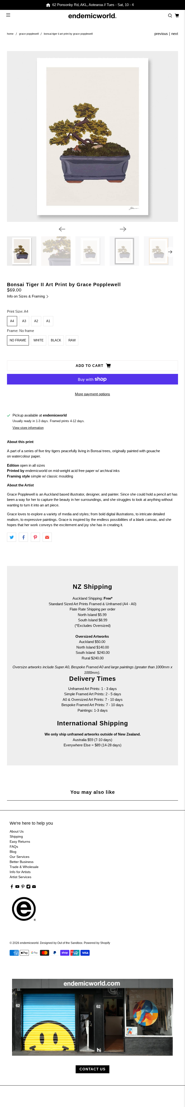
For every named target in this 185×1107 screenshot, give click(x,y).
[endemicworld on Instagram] (28, 887)
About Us (17, 831)
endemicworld (29, 942)
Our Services (19, 857)
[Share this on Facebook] (23, 537)
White (38, 340)
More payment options (92, 394)
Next (174, 34)
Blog (13, 852)
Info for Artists (20, 872)
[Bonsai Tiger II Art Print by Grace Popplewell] (92, 136)
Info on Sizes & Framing (26, 296)
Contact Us (92, 1069)
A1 (48, 321)
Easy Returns (20, 841)
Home (10, 34)
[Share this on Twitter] (11, 537)
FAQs (14, 846)
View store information (28, 428)
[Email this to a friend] (47, 537)
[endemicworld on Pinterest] (23, 887)
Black (56, 340)
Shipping (16, 836)
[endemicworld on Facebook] (12, 887)
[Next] (123, 229)
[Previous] (62, 229)
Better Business (21, 862)
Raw (72, 340)
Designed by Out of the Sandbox (61, 942)
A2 (36, 321)
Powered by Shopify (97, 942)
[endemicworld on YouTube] (17, 887)
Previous (161, 34)
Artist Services (20, 877)
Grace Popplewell (29, 34)
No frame (18, 340)
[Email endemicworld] (34, 887)
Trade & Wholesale (24, 867)
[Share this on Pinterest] (35, 537)
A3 (24, 321)
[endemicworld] (92, 16)
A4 (12, 321)
